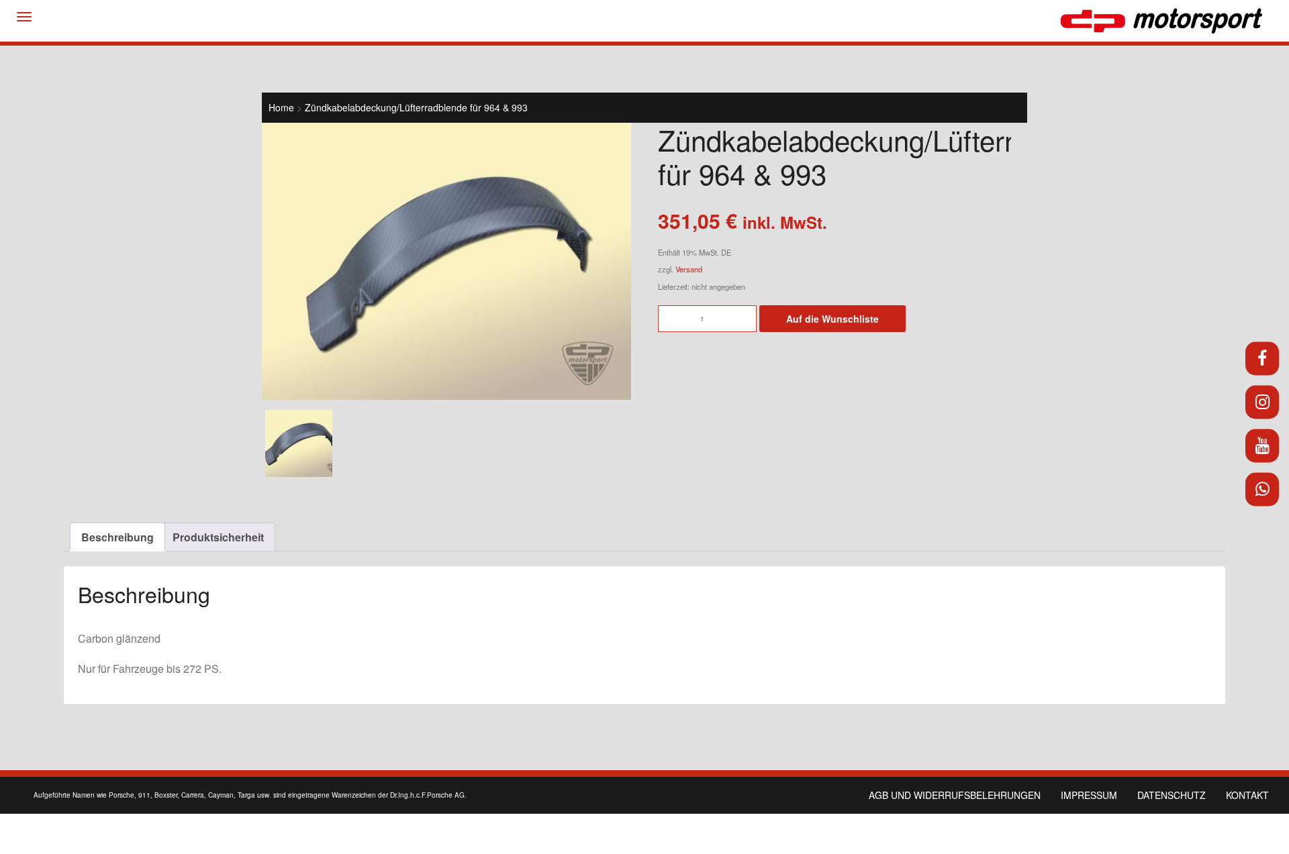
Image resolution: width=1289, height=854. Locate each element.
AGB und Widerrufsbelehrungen (955, 795)
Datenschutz (1171, 795)
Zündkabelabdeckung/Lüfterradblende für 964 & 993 (416, 107)
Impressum (1089, 795)
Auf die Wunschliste (832, 318)
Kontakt (1247, 795)
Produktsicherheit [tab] (218, 537)
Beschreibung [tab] (117, 537)
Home (281, 107)
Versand (688, 269)
